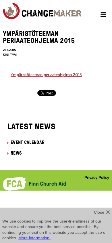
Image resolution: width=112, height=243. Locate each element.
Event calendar (28, 142)
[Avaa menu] (104, 15)
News (16, 153)
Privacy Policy (96, 177)
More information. (34, 238)
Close (99, 212)
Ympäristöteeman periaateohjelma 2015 (46, 75)
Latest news (31, 126)
